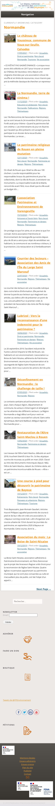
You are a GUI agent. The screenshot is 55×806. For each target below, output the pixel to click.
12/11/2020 (22, 157)
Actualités (43, 53)
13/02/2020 (22, 441)
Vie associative (43, 59)
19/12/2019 (22, 494)
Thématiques (22, 111)
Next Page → (44, 588)
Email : (6, 615)
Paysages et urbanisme (27, 500)
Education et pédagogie (27, 104)
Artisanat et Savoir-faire (27, 218)
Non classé (39, 56)
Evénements (22, 497)
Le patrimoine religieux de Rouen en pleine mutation (33, 149)
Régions (42, 108)
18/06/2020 (22, 333)
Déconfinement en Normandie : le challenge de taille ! (30, 384)
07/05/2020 (22, 392)
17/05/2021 (22, 53)
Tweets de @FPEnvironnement (17, 700)
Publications (33, 108)
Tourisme (32, 59)
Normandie (22, 59)
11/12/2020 (22, 101)
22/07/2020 (22, 275)
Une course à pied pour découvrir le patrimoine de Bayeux (33, 485)
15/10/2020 (22, 215)
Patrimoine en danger (37, 221)
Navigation (27, 14)
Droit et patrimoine (25, 56)
